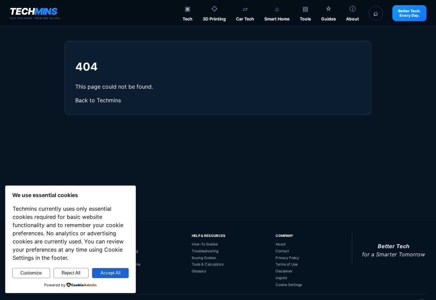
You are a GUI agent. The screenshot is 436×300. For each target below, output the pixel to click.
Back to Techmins (98, 100)
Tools (305, 18)
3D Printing (214, 18)
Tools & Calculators (207, 264)
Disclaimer (284, 271)
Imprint (281, 278)
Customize (31, 272)
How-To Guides (205, 244)
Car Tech (245, 18)
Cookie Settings (289, 285)
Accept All (110, 272)
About (352, 18)
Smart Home (277, 18)
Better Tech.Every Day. (409, 13)
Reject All (71, 272)
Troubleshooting (205, 251)
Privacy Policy (287, 258)
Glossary (199, 271)
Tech (187, 18)
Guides (328, 18)
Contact (282, 251)
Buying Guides (204, 258)
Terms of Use (287, 264)
